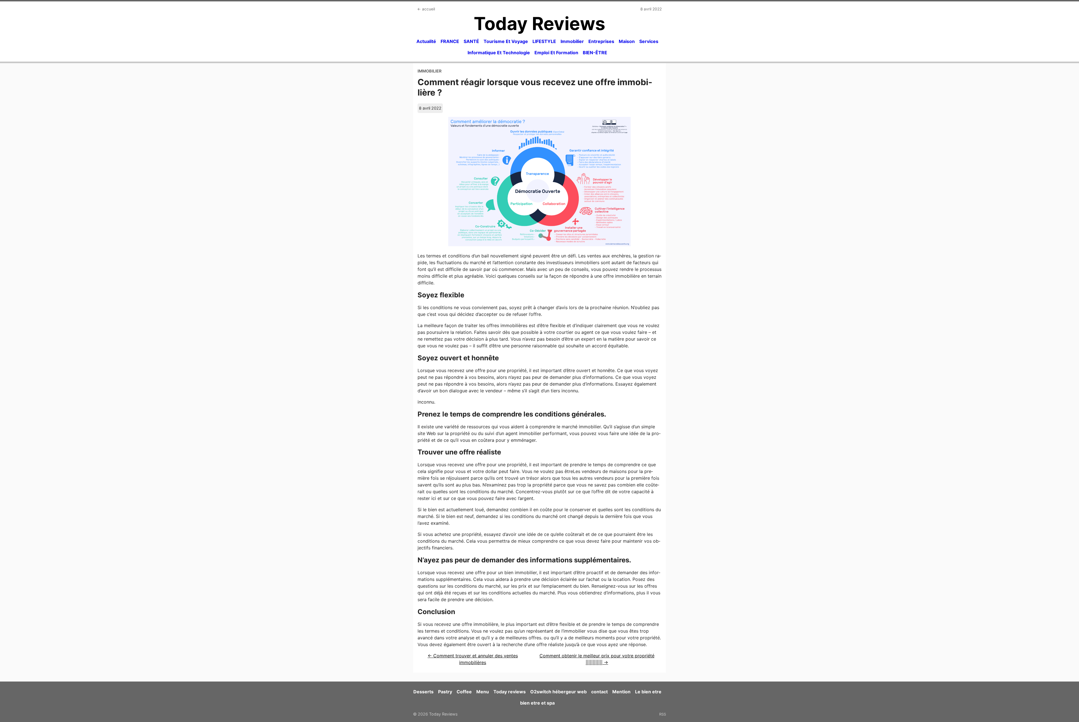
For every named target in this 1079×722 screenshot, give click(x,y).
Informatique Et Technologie (499, 52)
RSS (662, 714)
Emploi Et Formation (556, 52)
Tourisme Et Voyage (506, 41)
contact (599, 691)
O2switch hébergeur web (558, 691)
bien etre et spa (537, 703)
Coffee (464, 691)
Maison (627, 41)
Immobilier (572, 41)
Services (648, 41)
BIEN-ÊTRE (595, 52)
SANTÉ (471, 41)
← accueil (426, 9)
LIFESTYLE (544, 41)
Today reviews (509, 691)
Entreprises (601, 41)
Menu (482, 691)
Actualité (426, 41)
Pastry (445, 691)
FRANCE (450, 41)
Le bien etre (648, 691)
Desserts (423, 691)
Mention (621, 691)
